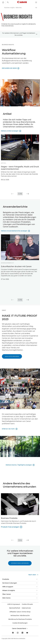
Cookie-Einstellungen (20, 623)
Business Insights (8, 44)
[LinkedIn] (22, 633)
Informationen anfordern (20, 563)
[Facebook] (13, 633)
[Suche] (7, 2)
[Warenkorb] (3, 2)
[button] (12, 193)
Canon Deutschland (19, 628)
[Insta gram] (17, 633)
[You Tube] (27, 633)
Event (4, 310)
